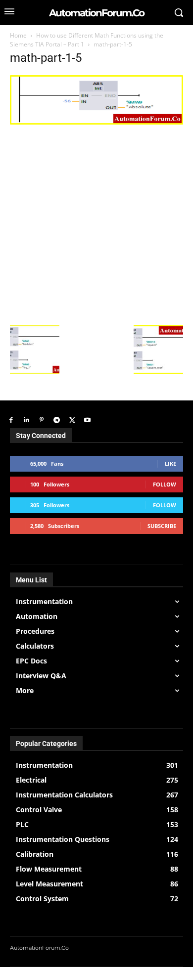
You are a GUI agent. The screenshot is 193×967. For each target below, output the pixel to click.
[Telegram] (56, 420)
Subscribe (161, 525)
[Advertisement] (96, 223)
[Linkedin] (26, 420)
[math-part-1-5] (96, 122)
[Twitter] (72, 420)
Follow (164, 484)
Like (170, 463)
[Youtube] (87, 420)
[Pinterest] (42, 420)
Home (18, 35)
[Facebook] (11, 420)
